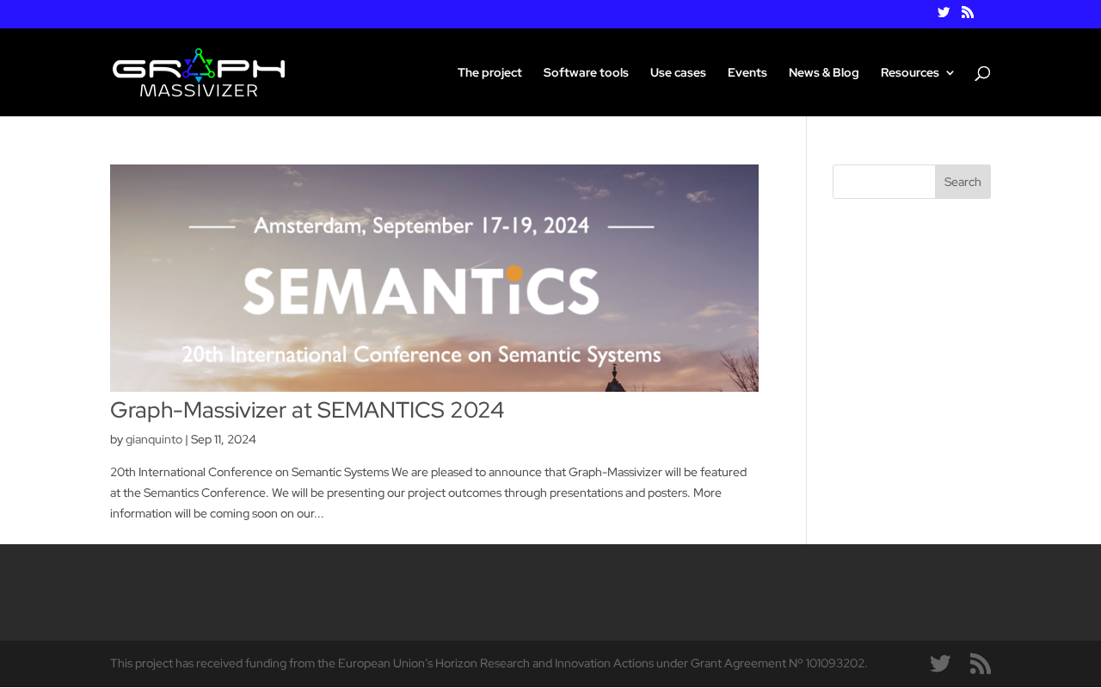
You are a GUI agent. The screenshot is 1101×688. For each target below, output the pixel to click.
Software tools (586, 73)
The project (490, 73)
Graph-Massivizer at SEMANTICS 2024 (307, 410)
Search (962, 181)
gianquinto (154, 439)
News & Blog (824, 73)
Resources (910, 73)
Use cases (678, 73)
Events (747, 73)
